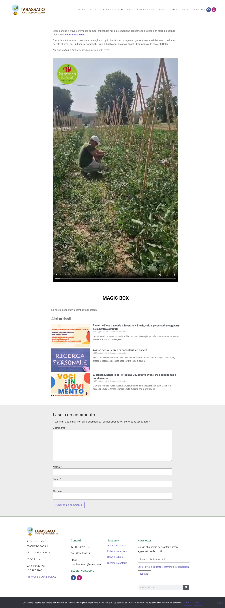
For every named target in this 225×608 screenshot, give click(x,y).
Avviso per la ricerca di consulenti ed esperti (120, 350)
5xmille (173, 9)
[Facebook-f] (73, 577)
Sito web (58, 491)
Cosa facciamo (111, 9)
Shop (129, 9)
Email (57, 479)
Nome (57, 467)
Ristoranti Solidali (74, 34)
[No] (220, 602)
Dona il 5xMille (115, 557)
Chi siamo (94, 9)
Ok (187, 602)
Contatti (185, 9)
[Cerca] (186, 587)
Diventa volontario (145, 9)
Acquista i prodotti (117, 545)
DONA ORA (199, 9)
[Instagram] (214, 9)
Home (81, 9)
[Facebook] (208, 9)
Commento (59, 427)
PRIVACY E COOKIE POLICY (42, 576)
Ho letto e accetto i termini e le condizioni (164, 566)
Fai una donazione (117, 551)
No (198, 602)
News (162, 9)
